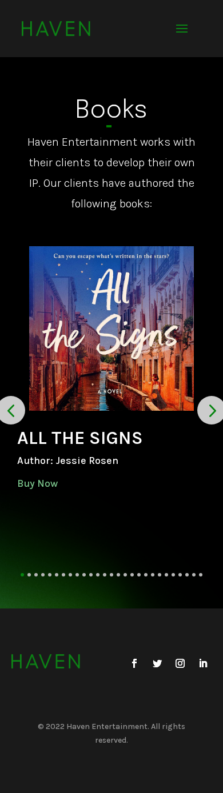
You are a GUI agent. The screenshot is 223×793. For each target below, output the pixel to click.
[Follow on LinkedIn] (203, 663)
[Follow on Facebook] (134, 663)
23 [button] (173, 574)
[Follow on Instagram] (180, 663)
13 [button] (104, 574)
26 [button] (194, 574)
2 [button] (29, 574)
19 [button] (146, 574)
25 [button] (187, 574)
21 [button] (159, 574)
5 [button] (49, 574)
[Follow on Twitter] (157, 663)
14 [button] (111, 574)
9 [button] (77, 574)
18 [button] (139, 574)
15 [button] (118, 574)
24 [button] (180, 574)
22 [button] (166, 574)
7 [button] (63, 574)
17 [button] (132, 574)
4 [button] (43, 574)
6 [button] (56, 574)
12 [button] (97, 574)
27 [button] (200, 574)
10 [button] (84, 574)
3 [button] (36, 574)
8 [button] (70, 574)
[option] (111, 368)
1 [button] (22, 574)
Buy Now (37, 483)
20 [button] (152, 574)
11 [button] (91, 574)
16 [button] (125, 574)
